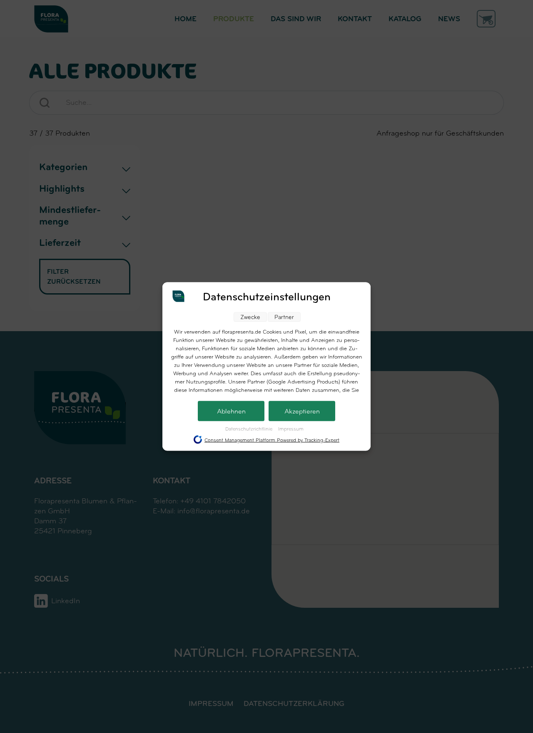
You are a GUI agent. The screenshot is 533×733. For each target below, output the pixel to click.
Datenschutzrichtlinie (249, 429)
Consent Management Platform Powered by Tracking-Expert (271, 440)
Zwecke (250, 317)
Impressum (291, 429)
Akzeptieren (302, 411)
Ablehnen (231, 411)
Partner (284, 317)
